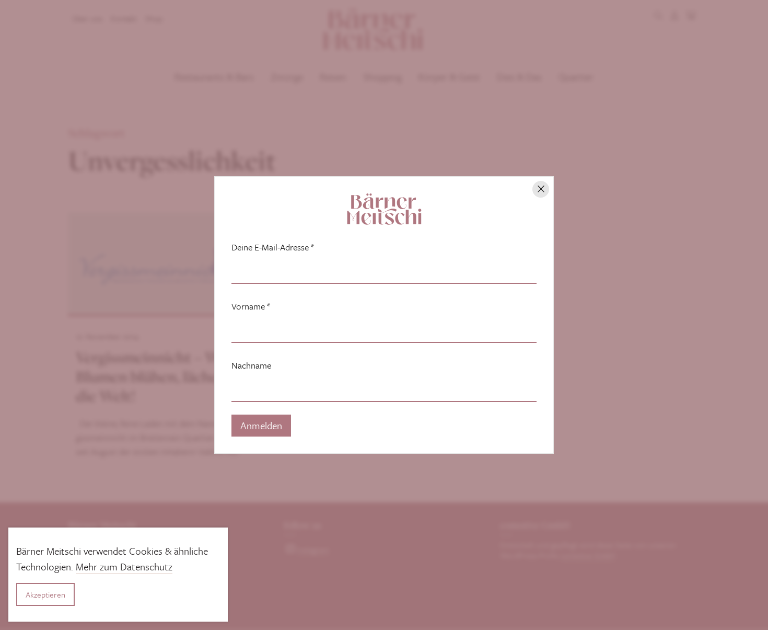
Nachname (251, 365)
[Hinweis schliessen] (540, 189)
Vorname (250, 306)
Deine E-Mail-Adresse (272, 247)
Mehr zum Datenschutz (124, 566)
